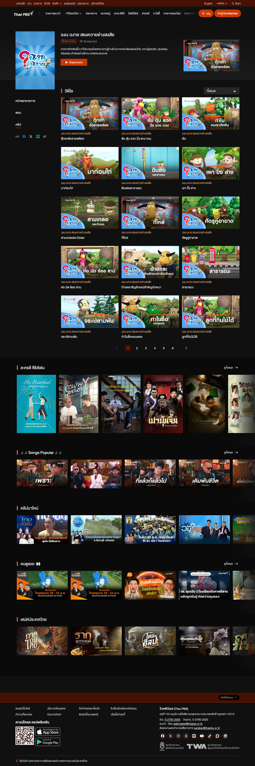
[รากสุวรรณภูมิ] (96, 641)
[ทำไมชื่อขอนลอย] (150, 311)
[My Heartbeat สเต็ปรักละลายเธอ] (36, 404)
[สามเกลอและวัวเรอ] (90, 212)
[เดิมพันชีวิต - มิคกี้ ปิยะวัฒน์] (204, 474)
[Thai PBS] (24, 13)
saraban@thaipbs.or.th (207, 728)
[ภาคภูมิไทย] (42, 641)
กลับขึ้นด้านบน (226, 697)
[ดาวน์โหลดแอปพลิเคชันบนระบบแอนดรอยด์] (47, 742)
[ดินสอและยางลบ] (150, 163)
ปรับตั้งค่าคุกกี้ (118, 714)
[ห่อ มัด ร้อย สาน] (90, 262)
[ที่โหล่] (150, 212)
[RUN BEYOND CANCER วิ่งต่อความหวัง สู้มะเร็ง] (204, 529)
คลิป (18, 124)
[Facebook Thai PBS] (163, 736)
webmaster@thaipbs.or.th (188, 723)
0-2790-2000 (172, 719)
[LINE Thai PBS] (194, 736)
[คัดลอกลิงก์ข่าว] (44, 136)
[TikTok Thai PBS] (210, 736)
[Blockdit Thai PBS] (217, 736)
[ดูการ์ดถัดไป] (248, 405)
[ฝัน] (211, 113)
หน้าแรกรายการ (25, 101)
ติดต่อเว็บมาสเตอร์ (88, 714)
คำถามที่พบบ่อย (23, 714)
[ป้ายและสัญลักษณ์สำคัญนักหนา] (150, 262)
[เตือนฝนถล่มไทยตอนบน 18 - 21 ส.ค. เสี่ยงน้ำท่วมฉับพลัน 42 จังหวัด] (42, 585)
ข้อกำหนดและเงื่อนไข (89, 708)
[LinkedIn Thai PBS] (225, 736)
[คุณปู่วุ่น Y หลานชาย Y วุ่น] (78, 404)
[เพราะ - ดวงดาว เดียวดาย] (42, 474)
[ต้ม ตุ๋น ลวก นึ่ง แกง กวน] (150, 113)
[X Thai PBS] (170, 736)
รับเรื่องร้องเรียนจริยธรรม (124, 708)
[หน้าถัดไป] (185, 348)
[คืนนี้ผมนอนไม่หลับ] (205, 404)
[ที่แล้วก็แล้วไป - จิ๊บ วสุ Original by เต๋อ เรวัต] (150, 474)
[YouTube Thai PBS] (202, 736)
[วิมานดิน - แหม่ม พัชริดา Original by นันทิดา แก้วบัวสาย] (96, 474)
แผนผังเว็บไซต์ (22, 708)
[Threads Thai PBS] (186, 736)
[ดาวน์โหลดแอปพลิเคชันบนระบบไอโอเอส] (47, 731)
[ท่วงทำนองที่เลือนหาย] (121, 404)
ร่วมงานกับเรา (54, 714)
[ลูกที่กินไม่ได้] (211, 311)
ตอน (18, 112)
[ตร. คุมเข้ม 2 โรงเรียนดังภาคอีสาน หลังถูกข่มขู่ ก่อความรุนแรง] (204, 585)
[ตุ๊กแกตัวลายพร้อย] (90, 113)
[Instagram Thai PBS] (178, 736)
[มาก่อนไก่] (90, 163)
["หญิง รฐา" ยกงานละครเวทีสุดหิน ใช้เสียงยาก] (42, 529)
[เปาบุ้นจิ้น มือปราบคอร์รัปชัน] (163, 404)
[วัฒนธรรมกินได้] (204, 641)
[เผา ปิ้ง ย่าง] (211, 163)
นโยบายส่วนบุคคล (56, 708)
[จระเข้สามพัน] (90, 311)
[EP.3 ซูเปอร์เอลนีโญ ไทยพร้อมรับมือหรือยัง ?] (150, 585)
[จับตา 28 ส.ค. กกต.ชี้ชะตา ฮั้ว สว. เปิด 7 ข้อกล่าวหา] (150, 529)
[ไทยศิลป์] (150, 641)
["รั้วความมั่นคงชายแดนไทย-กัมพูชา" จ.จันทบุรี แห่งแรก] (96, 529)
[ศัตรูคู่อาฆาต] (211, 212)
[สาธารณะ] (211, 262)
